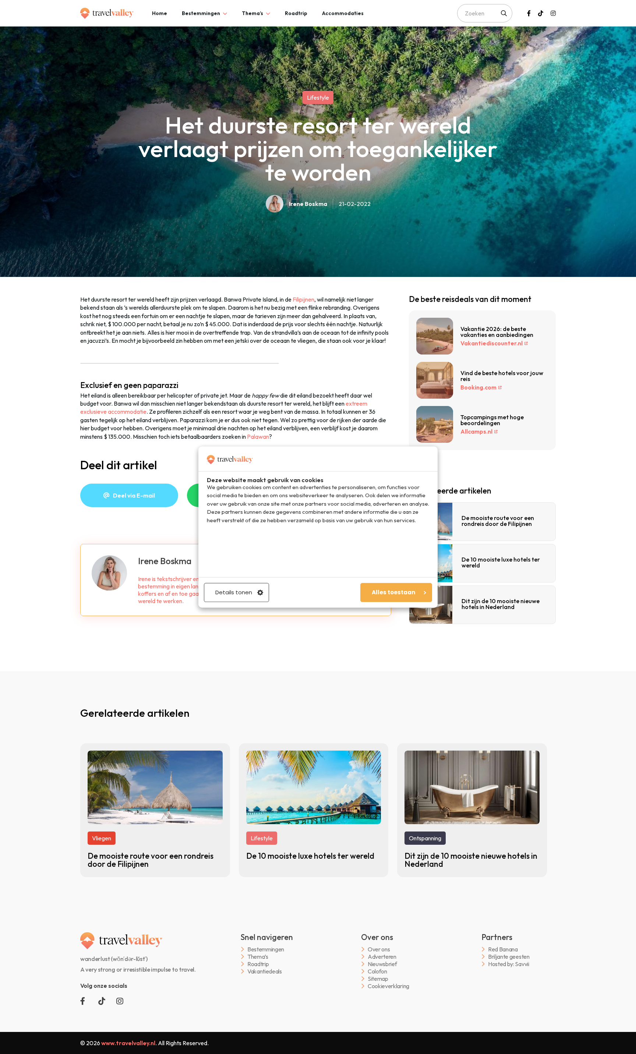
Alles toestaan (393, 592)
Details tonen (233, 592)
